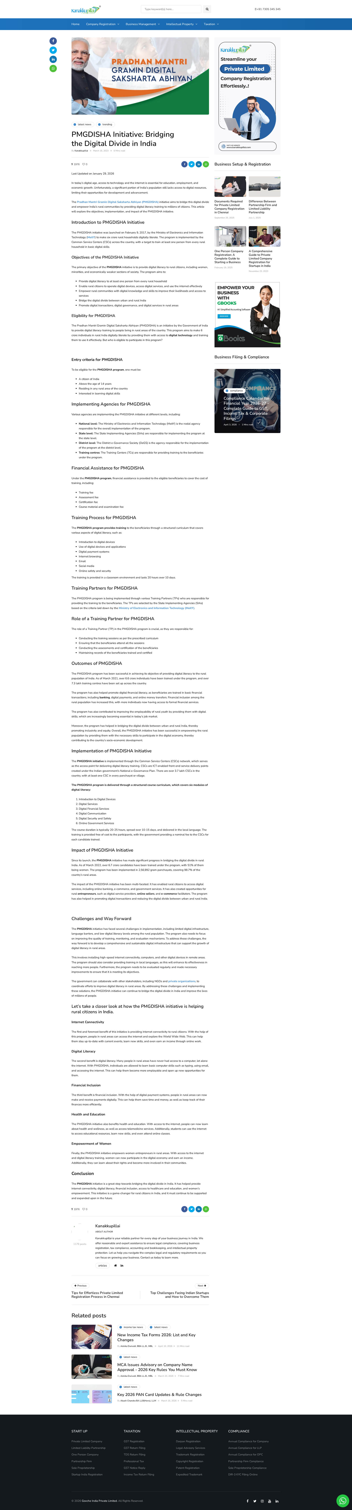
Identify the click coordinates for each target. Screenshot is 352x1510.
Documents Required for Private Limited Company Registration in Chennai (229, 206)
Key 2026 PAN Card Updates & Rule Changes (159, 1394)
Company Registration (100, 24)
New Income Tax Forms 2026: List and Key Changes (156, 1337)
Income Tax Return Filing (139, 1474)
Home (76, 24)
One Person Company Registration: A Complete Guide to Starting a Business (228, 256)
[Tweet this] (191, 164)
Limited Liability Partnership (89, 1448)
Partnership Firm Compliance (246, 1461)
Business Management (141, 24)
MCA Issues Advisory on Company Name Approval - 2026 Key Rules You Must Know (157, 1367)
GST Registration (134, 1441)
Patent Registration (188, 1468)
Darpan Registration (188, 1441)
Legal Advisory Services (190, 1448)
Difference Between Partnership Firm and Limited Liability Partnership (263, 206)
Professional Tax (134, 1461)
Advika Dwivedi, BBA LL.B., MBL (136, 1346)
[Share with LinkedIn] (199, 164)
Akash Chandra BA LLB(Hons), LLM (138, 1400)
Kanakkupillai (81, 150)
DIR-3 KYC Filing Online (243, 1474)
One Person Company (85, 1454)
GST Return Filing (134, 1448)
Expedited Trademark (189, 1474)
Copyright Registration (189, 1461)
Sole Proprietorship (83, 1468)
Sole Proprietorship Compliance (247, 1468)
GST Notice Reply (134, 1468)
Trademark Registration (190, 1454)
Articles (102, 1265)
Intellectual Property (180, 24)
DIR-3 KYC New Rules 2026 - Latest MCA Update (244, 413)
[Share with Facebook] (184, 164)
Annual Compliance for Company (248, 1441)
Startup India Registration (87, 1474)
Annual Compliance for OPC (245, 1454)
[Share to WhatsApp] (206, 164)
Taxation (209, 24)
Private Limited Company (87, 1441)
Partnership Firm (82, 1461)
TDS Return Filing (134, 1454)
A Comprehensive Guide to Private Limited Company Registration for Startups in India (260, 258)
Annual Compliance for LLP (245, 1448)
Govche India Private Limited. (100, 1501)
